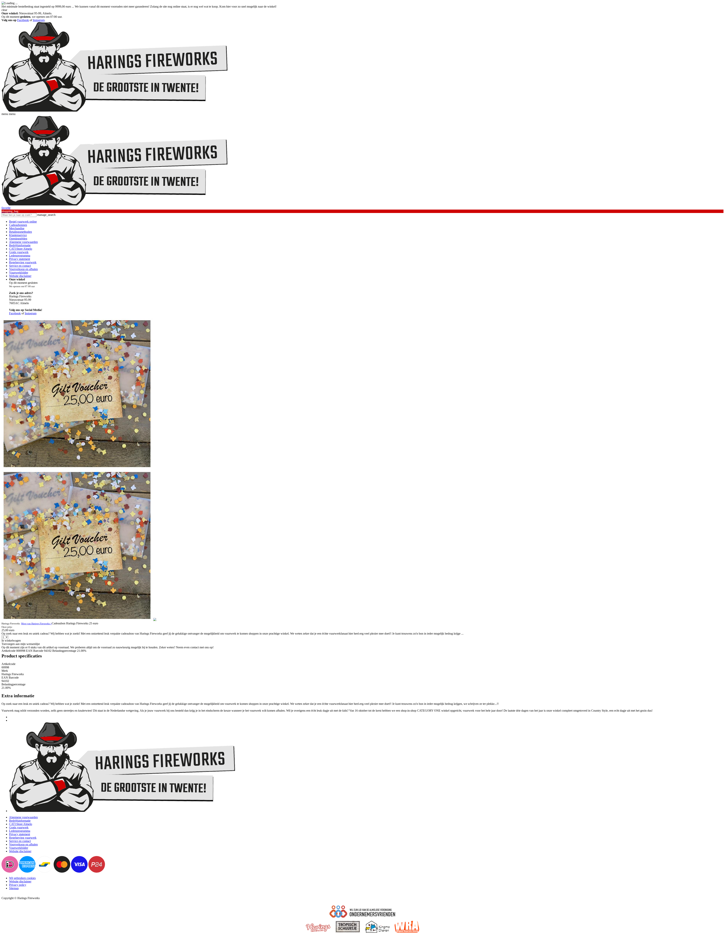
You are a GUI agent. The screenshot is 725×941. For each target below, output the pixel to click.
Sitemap (14, 888)
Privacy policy (17, 884)
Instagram (39, 20)
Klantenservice (18, 235)
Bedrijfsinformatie (20, 245)
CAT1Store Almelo (20, 248)
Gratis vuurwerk (19, 252)
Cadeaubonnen (18, 225)
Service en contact (20, 265)
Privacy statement (19, 259)
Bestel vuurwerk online (23, 221)
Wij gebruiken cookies (22, 878)
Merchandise (16, 228)
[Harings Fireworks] (115, 110)
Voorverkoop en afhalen (23, 269)
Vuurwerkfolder (18, 272)
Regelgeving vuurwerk (22, 262)
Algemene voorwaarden (23, 242)
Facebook (23, 20)
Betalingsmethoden (20, 231)
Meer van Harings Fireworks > (36, 623)
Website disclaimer (20, 276)
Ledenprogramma (19, 255)
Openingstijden (18, 238)
